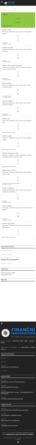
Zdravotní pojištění (7, 101)
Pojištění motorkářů (7, 47)
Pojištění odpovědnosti (8, 223)
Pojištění (14, 9)
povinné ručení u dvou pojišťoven (10, 259)
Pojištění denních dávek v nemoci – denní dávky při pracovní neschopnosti (17, 392)
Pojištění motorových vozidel (10, 153)
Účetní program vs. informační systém (11, 415)
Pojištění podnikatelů (8, 188)
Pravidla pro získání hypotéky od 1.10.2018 (12, 399)
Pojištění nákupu (6, 30)
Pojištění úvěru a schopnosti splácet (12, 65)
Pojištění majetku (7, 136)
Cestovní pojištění (7, 206)
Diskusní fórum (5, 9)
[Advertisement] (18, 301)
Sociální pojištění (7, 83)
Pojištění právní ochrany (9, 170)
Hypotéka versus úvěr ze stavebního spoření (12, 382)
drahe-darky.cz (25, 347)
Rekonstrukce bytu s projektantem (10, 420)
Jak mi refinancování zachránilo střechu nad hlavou (14, 410)
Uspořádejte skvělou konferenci (9, 425)
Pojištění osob (6, 119)
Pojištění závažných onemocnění (9, 387)
